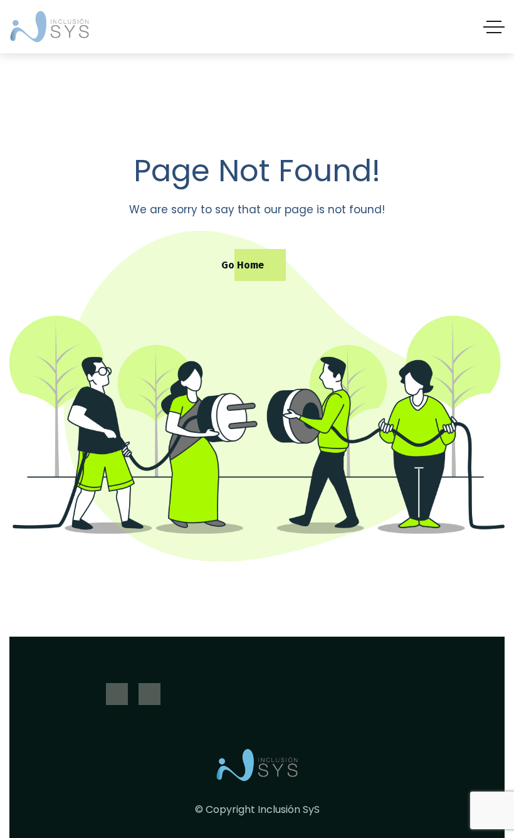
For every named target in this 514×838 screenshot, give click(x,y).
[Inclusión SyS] (49, 26)
